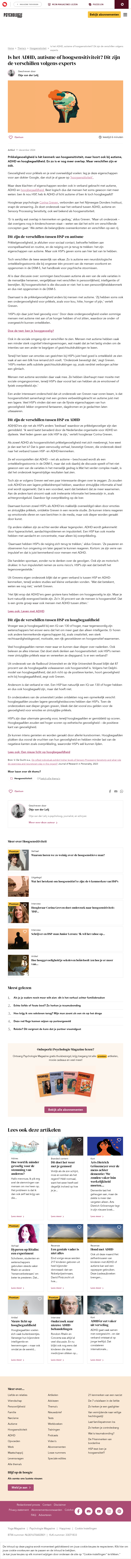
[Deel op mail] (115, 791)
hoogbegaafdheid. (33, 190)
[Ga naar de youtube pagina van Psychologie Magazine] (99, 1511)
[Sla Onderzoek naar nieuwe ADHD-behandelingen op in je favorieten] (79, 1299)
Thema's (22, 48)
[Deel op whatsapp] (121, 791)
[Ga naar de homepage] (13, 15)
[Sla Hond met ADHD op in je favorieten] (119, 1227)
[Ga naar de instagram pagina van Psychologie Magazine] (109, 1511)
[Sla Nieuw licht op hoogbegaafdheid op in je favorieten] (40, 1299)
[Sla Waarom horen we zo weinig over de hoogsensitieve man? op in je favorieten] (25, 853)
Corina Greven (48, 202)
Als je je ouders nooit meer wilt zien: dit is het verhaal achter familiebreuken (59, 997)
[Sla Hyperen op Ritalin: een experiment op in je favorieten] (40, 1227)
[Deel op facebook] (110, 791)
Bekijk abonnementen (104, 14)
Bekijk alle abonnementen (65, 1109)
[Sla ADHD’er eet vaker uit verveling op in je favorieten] (119, 1299)
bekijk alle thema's (50, 778)
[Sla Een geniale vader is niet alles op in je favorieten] (79, 1227)
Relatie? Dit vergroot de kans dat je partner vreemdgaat (47, 1029)
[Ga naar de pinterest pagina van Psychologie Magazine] (119, 1511)
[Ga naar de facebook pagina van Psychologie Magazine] (78, 1511)
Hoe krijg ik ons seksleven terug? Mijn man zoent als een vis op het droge (58, 1013)
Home (11, 48)
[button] (122, 4)
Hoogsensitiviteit (38, 48)
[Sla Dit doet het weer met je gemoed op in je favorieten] (79, 1140)
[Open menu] (125, 14)
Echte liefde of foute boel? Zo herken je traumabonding (47, 1005)
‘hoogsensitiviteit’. (82, 177)
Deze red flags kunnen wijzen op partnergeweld (42, 1021)
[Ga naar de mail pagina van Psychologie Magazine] (88, 1511)
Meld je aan (19, 1487)
